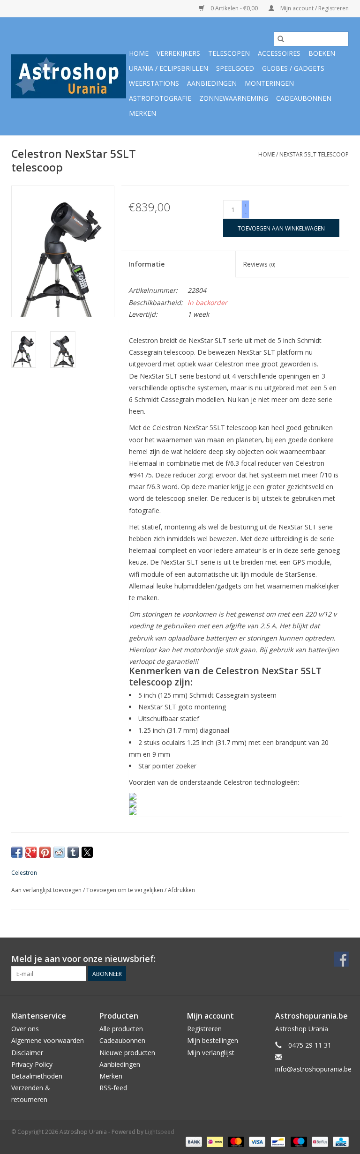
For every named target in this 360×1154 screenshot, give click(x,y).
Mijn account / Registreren (314, 8)
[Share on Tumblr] (73, 852)
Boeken (321, 53)
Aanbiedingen (212, 83)
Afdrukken (181, 890)
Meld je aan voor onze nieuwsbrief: (83, 959)
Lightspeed (159, 1132)
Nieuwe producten (127, 1052)
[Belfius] (318, 1141)
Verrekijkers (178, 53)
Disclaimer (27, 1052)
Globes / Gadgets (293, 68)
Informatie (146, 264)
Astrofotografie (160, 98)
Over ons (25, 1028)
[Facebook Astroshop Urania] (341, 959)
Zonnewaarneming (233, 98)
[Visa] (256, 1141)
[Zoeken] (281, 38)
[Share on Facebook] (16, 852)
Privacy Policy (31, 1064)
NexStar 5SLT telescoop (314, 154)
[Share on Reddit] (59, 852)
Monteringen (269, 83)
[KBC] (339, 1141)
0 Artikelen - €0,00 (234, 8)
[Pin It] (45, 852)
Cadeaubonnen (303, 98)
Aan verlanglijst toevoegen (47, 890)
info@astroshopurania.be (313, 1069)
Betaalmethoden (36, 1076)
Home (139, 53)
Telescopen (229, 53)
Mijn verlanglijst (210, 1052)
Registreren (204, 1028)
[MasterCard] (235, 1141)
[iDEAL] (213, 1141)
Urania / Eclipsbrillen (168, 68)
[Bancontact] (277, 1141)
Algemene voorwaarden (47, 1040)
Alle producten (121, 1028)
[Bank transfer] (192, 1141)
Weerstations (154, 83)
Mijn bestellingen (212, 1040)
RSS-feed (113, 1087)
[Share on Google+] (31, 852)
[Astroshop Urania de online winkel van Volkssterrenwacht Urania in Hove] (68, 76)
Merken (142, 113)
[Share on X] (87, 852)
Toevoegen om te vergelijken (125, 890)
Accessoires (279, 53)
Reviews (259, 264)
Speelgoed (235, 68)
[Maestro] (297, 1141)
